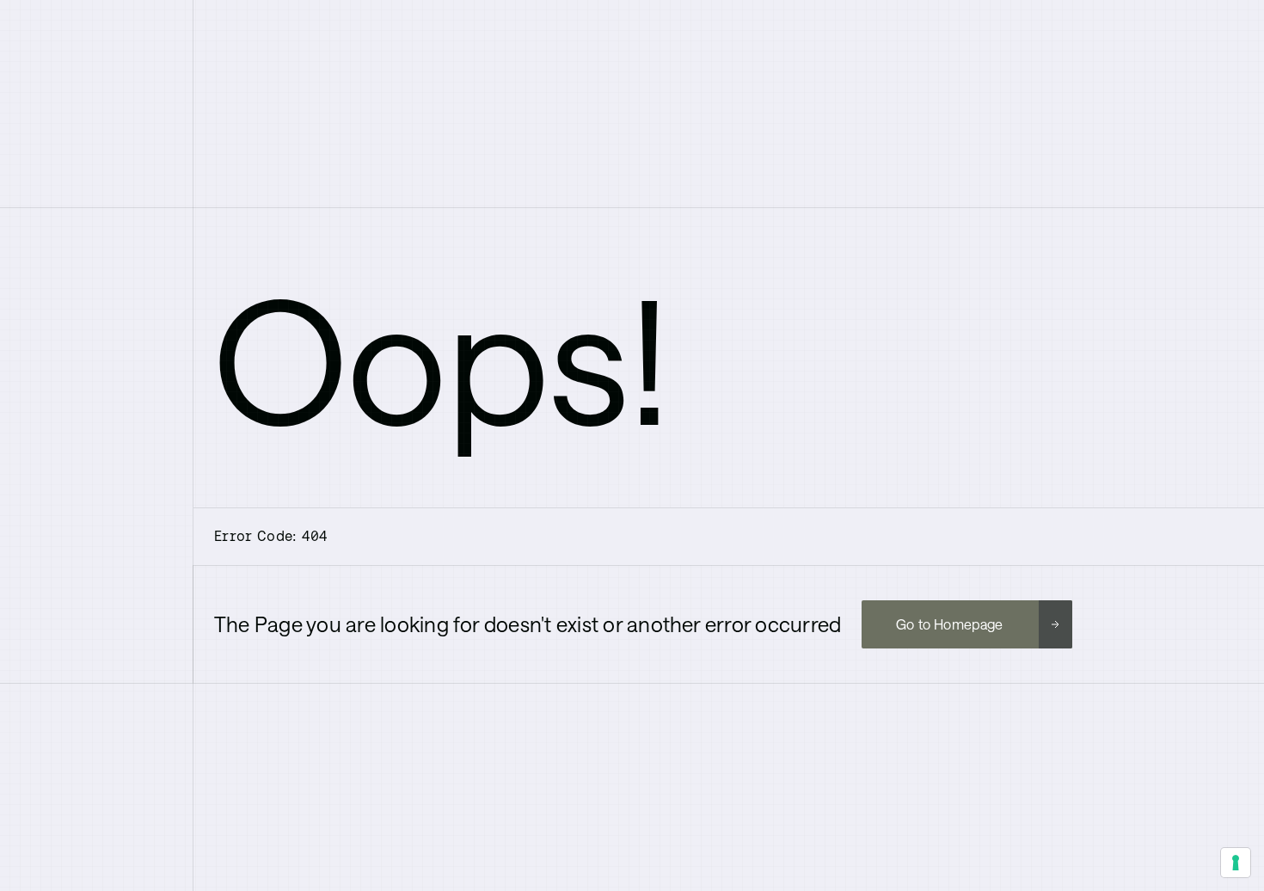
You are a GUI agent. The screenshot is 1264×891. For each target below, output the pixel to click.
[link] (966, 624)
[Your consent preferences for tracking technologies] (1235, 862)
